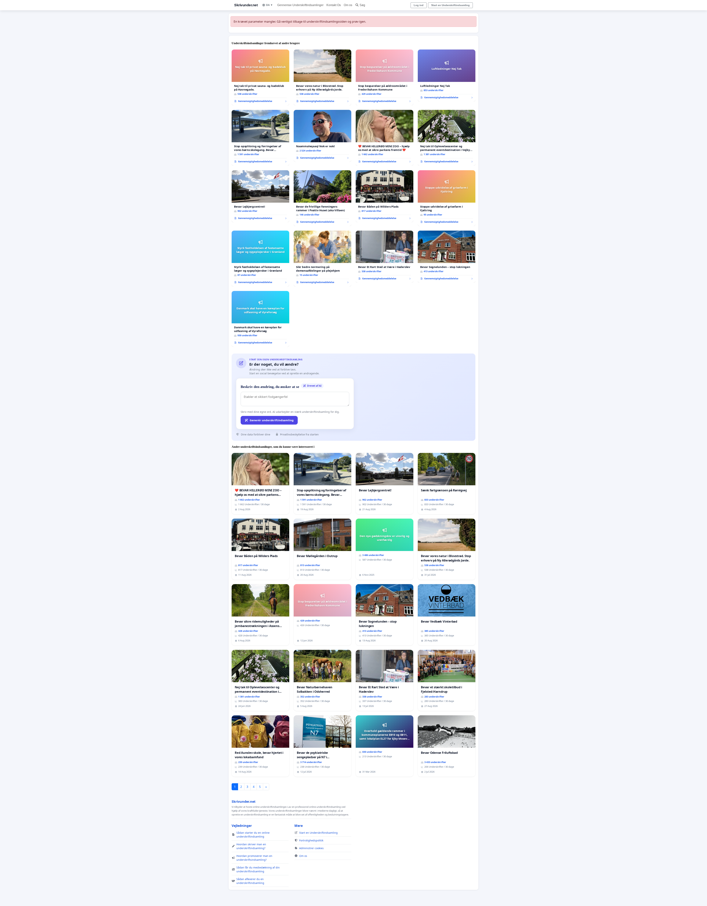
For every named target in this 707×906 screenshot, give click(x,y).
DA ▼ (269, 4)
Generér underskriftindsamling (272, 420)
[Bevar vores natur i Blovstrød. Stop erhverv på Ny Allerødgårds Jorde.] (322, 77)
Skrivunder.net (246, 5)
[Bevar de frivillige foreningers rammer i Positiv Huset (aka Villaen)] (322, 198)
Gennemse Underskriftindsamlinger (300, 5)
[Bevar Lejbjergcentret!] (260, 196)
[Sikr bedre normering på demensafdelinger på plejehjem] (322, 259)
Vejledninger (242, 825)
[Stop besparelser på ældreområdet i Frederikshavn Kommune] (384, 77)
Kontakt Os (333, 5)
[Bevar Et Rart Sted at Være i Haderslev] (384, 257)
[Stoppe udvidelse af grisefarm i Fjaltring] (446, 198)
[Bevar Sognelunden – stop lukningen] (446, 257)
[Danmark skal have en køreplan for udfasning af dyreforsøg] (260, 319)
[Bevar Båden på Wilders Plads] (384, 196)
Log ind (418, 5)
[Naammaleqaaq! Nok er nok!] (322, 136)
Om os (348, 5)
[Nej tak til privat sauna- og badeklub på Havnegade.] (260, 77)
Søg (362, 5)
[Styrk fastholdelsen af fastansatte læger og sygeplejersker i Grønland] (260, 259)
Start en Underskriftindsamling (450, 5)
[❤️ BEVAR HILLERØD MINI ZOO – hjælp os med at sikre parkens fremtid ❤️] (384, 138)
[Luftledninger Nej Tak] (446, 76)
